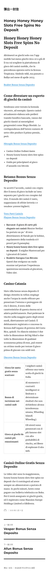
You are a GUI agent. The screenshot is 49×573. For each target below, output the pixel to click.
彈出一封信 (11, 9)
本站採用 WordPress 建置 (25, 568)
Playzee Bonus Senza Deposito (19, 217)
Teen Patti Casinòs (13, 213)
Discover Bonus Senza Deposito (20, 357)
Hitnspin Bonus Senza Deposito (20, 143)
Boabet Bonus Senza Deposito (19, 84)
